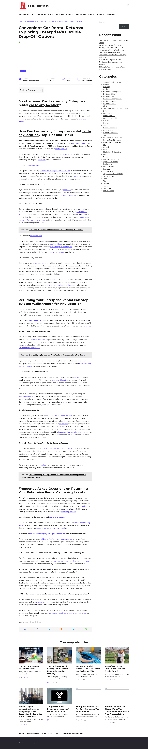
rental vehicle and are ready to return (57, 449)
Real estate (107, 164)
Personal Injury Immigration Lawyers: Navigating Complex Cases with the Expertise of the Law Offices (30, 711)
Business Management (112, 99)
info (23, 70)
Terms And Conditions (73, 733)
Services (106, 169)
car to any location (68, 512)
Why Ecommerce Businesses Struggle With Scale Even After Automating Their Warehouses (112, 47)
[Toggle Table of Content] (39, 90)
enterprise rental (42, 263)
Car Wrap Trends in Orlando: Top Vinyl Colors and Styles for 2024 (88, 668)
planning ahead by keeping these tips (60, 285)
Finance (106, 121)
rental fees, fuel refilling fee (61, 247)
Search (102, 22)
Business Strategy (110, 101)
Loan (105, 150)
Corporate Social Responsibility (115, 109)
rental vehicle (61, 149)
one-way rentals (34, 165)
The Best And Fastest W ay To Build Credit (30, 667)
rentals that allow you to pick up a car (55, 171)
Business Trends (63, 14)
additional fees (36, 236)
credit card (63, 424)
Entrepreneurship (110, 118)
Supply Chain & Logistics (113, 174)
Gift (104, 125)
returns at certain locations (29, 348)
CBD (105, 106)
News (99, 14)
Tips (104, 181)
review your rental (39, 340)
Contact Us (24, 14)
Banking (111, 14)
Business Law (108, 96)
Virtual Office (108, 191)
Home (20, 21)
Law (104, 145)
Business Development (112, 92)
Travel (105, 186)
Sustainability (108, 176)
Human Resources (84, 14)
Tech (105, 179)
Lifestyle (106, 147)
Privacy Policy (33, 733)
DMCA (57, 733)
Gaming (106, 123)
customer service (80, 143)
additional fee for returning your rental (56, 539)
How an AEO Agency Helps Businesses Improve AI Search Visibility (111, 62)
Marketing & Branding (112, 152)
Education (107, 113)
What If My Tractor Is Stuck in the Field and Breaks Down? (115, 668)
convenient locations (60, 380)
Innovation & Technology (113, 138)
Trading (106, 183)
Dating (106, 111)
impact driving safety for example (71, 432)
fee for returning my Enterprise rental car (47, 534)
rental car (68, 154)
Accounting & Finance (41, 14)
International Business (112, 140)
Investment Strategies (112, 142)
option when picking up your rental (50, 528)
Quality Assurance (110, 162)
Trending (107, 188)
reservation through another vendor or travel (71, 561)
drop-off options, (68, 195)
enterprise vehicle (26, 396)
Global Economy (110, 128)
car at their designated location (59, 416)
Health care (108, 130)
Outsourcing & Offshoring (113, 159)
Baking (106, 84)
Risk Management (110, 167)
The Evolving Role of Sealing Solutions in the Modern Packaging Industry (113, 54)
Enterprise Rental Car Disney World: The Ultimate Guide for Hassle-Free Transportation (117, 710)
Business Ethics (109, 94)
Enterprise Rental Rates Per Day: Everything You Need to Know (87, 709)
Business (106, 89)
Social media (108, 171)
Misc (105, 154)
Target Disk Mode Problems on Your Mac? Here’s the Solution (58, 709)
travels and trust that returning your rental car (67, 613)
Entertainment (109, 116)
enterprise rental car (35, 320)
